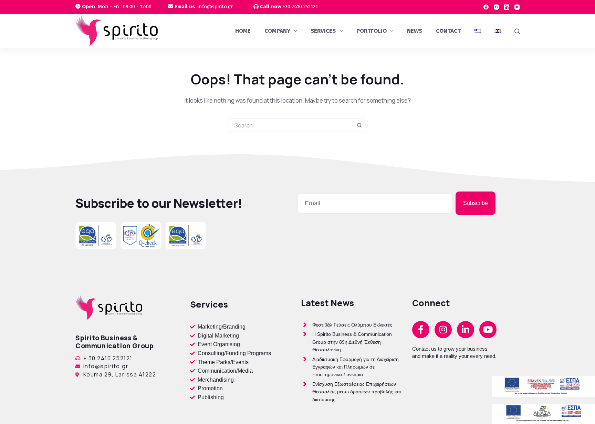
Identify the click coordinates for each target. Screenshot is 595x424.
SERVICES (323, 30)
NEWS (414, 30)
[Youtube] (488, 329)
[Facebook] (486, 7)
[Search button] (359, 125)
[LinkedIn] (506, 7)
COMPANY (277, 30)
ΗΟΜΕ (243, 30)
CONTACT (448, 30)
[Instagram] (496, 7)
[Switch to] (478, 31)
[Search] (517, 31)
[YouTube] (517, 7)
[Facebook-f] (420, 329)
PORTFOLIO (371, 30)
